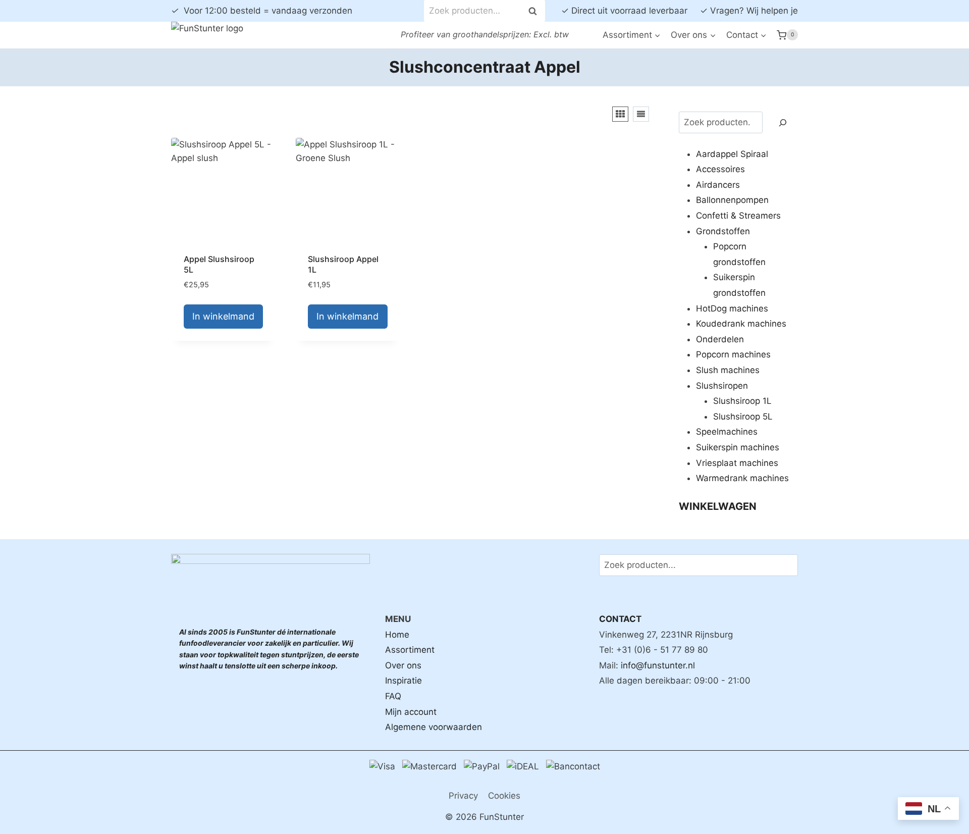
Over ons (403, 665)
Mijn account (411, 712)
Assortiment (410, 650)
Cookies (504, 796)
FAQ (393, 696)
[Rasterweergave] (620, 114)
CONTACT (620, 619)
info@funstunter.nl (658, 665)
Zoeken (535, 11)
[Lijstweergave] (641, 114)
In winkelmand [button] (223, 316)
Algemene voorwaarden (433, 727)
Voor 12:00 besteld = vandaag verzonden (261, 11)
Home (397, 635)
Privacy (463, 796)
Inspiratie (403, 680)
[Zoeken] (783, 122)
